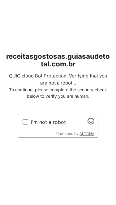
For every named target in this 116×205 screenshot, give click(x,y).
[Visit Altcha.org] (91, 123)
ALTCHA (86, 133)
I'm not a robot (48, 122)
